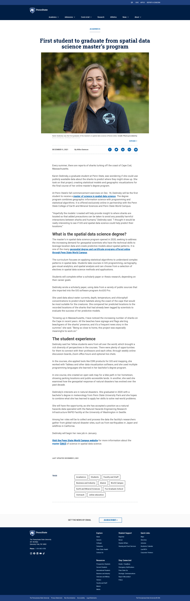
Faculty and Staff (111, 477)
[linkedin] (123, 150)
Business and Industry (85, 483)
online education (96, 495)
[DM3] (63, 443)
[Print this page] (136, 150)
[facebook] (110, 150)
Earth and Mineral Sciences (88, 489)
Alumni (103, 483)
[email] (129, 150)
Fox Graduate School (114, 489)
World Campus (117, 483)
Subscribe (110, 520)
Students (95, 477)
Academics (95, 29)
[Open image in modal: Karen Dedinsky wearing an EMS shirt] (95, 92)
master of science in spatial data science (94, 196)
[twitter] (116, 150)
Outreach (80, 495)
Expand (132, 141)
